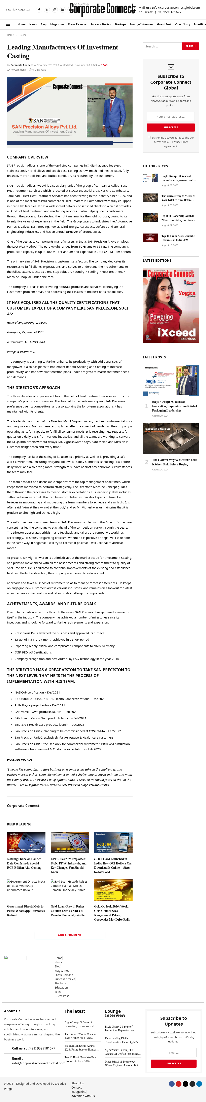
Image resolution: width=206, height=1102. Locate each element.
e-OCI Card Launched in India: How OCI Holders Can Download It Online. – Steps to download (113, 865)
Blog (43, 24)
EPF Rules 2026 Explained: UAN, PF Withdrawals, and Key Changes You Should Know (69, 865)
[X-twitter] (185, 1084)
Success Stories (101, 24)
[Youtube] (178, 1084)
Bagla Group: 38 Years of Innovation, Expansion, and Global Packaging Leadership (179, 178)
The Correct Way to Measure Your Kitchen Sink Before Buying (178, 198)
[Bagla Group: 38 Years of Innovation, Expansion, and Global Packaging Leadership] (150, 178)
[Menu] (8, 24)
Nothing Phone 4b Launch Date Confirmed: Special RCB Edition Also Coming (24, 863)
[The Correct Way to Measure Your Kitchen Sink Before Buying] (150, 197)
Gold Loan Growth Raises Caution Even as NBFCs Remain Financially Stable (67, 910)
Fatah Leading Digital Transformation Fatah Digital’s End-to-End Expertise (121, 1040)
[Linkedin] (199, 1084)
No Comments (18, 69)
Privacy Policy (180, 142)
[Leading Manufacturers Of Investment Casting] (70, 112)
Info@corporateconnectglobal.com (176, 7)
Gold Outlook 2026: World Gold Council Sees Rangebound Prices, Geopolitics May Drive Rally (112, 913)
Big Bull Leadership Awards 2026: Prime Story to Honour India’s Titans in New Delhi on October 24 (180, 218)
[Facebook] (172, 1084)
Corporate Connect (21, 65)
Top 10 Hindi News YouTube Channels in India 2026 (178, 238)
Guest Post (164, 24)
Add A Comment (69, 935)
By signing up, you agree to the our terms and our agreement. (172, 142)
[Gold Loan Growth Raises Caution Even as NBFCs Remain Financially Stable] (70, 890)
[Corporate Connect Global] (102, 9)
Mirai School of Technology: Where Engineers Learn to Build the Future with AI (122, 1063)
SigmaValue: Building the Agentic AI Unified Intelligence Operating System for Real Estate (123, 1052)
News (33, 24)
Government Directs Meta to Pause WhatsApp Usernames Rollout (26, 910)
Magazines (57, 24)
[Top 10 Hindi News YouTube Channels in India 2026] (150, 238)
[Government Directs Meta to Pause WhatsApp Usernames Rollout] (26, 890)
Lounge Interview (141, 24)
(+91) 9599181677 (168, 12)
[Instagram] (192, 1084)
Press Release (77, 24)
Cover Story (182, 24)
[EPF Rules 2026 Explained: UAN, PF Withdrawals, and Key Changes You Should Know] (70, 842)
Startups (120, 24)
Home (22, 24)
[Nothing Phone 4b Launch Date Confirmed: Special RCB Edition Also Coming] (26, 842)
